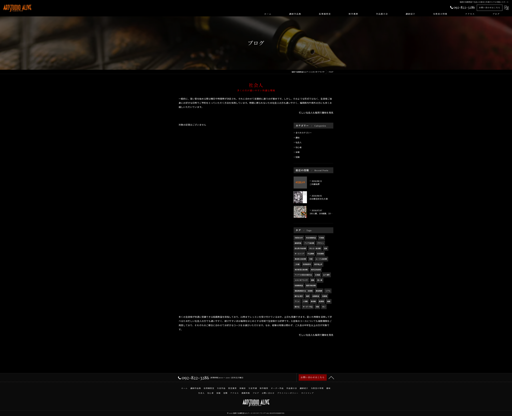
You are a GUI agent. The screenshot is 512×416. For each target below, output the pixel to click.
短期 (298, 157)
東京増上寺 (318, 264)
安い (323, 306)
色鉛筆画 (320, 253)
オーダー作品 (308, 306)
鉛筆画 (324, 296)
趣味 (298, 137)
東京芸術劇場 (316, 269)
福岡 (307, 296)
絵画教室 (316, 296)
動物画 (313, 301)
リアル (327, 291)
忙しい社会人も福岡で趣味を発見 (316, 112)
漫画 (312, 280)
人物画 (305, 301)
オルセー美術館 (315, 248)
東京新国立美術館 (301, 269)
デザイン (320, 243)
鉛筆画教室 (299, 285)
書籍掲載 (298, 243)
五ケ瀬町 (326, 275)
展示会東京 (299, 296)
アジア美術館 (309, 243)
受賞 (311, 259)
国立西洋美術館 (300, 248)
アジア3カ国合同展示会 (303, 275)
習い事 (319, 280)
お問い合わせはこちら (489, 7)
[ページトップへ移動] (331, 377)
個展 (328, 301)
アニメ (297, 301)
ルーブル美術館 (321, 259)
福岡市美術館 (311, 285)
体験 (298, 152)
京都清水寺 (299, 238)
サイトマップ (307, 393)
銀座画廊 (319, 291)
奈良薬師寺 (307, 264)
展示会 (297, 306)
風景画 (321, 301)
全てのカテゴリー (304, 132)
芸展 (325, 248)
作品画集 (310, 253)
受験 (317, 306)
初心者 (299, 147)
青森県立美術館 (300, 259)
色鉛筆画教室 (311, 238)
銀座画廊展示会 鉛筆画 (304, 291)
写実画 (321, 238)
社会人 (299, 142)
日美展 (317, 275)
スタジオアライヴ (301, 280)
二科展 (297, 264)
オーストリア (299, 253)
